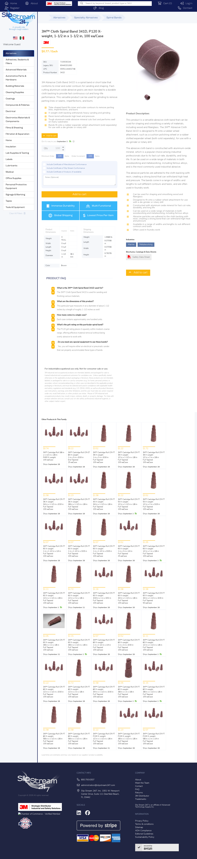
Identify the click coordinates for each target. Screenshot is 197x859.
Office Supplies (13, 178)
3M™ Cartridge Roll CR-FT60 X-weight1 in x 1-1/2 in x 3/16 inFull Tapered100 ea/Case (79, 551)
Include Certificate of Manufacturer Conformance (66, 165)
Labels (9, 159)
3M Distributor (142, 796)
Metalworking (146, 244)
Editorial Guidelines (144, 834)
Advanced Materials (16, 70)
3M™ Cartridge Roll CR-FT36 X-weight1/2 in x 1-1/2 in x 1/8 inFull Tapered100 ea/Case (129, 457)
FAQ (137, 789)
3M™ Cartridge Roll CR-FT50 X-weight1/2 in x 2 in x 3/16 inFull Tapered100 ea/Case (154, 504)
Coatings (10, 99)
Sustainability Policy (144, 837)
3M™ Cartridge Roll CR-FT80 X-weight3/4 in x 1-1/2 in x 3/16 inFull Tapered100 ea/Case (104, 692)
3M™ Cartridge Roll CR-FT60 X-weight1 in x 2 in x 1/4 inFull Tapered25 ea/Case (129, 551)
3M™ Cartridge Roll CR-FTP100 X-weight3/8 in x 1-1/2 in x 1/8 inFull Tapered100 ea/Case (129, 739)
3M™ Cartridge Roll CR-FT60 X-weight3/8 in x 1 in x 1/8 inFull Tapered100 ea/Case (54, 645)
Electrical (10, 111)
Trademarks (140, 799)
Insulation (11, 147)
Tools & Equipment (15, 207)
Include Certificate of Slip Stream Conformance (66, 168)
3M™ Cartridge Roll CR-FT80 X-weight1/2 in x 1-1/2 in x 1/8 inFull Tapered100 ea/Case (154, 645)
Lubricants (11, 166)
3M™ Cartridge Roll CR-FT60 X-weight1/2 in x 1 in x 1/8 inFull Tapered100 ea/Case (154, 551)
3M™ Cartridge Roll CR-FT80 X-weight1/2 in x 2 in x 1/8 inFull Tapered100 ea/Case (79, 692)
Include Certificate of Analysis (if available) (64, 172)
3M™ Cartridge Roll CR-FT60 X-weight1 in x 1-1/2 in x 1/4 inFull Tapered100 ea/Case (54, 551)
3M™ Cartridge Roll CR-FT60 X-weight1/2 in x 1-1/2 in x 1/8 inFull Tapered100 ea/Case (54, 598)
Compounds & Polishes (18, 105)
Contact (186, 8)
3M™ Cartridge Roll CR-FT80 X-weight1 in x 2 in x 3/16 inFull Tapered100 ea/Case (129, 645)
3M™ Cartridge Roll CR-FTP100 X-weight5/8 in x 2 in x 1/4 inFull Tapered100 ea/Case (154, 739)
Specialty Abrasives (86, 18)
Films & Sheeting (14, 128)
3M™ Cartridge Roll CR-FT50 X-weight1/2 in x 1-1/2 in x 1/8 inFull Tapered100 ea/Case (129, 504)
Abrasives (11, 53)
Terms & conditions (144, 824)
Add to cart (50, 136)
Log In (188, 3)
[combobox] (115, 3)
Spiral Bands (114, 18)
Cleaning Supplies (15, 92)
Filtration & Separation (17, 134)
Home (12, 3)
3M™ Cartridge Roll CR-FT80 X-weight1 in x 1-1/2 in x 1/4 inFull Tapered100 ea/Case (104, 645)
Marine (131, 244)
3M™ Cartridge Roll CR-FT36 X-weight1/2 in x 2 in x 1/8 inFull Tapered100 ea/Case (154, 457)
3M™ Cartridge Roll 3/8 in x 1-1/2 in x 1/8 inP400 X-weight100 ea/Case (53, 456)
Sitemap (139, 827)
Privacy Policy (141, 821)
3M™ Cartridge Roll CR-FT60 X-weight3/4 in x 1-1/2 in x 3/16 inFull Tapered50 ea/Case (154, 598)
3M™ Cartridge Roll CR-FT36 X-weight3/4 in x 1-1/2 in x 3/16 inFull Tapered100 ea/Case (54, 504)
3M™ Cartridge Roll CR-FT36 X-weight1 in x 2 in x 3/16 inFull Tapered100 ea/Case (104, 457)
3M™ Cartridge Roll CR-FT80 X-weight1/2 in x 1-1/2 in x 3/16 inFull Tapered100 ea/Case (54, 692)
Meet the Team (142, 783)
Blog (100, 8)
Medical (10, 172)
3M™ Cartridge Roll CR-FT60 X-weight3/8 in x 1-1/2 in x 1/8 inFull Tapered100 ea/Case (79, 645)
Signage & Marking (15, 195)
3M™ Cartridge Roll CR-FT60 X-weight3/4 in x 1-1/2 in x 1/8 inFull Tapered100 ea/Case (129, 598)
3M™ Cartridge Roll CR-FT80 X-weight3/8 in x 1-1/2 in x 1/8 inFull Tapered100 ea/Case (154, 692)
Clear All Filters (16, 214)
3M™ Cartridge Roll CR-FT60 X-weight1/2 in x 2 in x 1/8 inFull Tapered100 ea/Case (79, 598)
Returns (139, 793)
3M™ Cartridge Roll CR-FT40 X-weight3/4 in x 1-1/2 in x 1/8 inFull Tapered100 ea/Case (104, 504)
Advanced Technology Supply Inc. (152, 806)
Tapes (9, 201)
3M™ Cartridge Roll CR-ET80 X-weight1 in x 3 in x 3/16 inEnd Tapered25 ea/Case (79, 457)
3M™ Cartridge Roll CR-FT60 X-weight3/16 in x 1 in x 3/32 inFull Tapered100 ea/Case (104, 598)
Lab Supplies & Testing (17, 153)
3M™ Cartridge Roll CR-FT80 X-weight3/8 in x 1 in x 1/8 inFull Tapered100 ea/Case (129, 692)
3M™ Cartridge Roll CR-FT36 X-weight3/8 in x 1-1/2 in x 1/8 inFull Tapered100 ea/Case (79, 504)
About (33, 3)
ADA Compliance (143, 831)
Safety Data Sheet (141, 257)
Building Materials (15, 86)
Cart (167, 3)
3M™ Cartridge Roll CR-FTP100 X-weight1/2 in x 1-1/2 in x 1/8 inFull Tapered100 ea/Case (104, 739)
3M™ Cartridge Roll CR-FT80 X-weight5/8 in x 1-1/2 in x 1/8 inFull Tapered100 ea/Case (54, 739)
